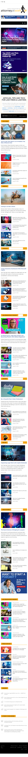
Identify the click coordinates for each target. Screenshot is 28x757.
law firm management (19, 107)
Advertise (19, 747)
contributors (5, 109)
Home (25, 749)
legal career (11, 111)
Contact (25, 747)
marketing (10, 107)
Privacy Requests (23, 745)
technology (17, 106)
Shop (22, 749)
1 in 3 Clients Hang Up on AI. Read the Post (13, 701)
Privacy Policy (14, 745)
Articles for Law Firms (14, 116)
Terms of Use (13, 747)
